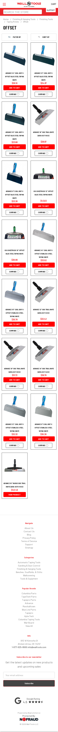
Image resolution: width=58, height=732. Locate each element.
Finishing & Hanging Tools (29, 569)
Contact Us (29, 531)
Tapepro (29, 613)
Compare (12, 94)
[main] (29, 272)
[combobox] (22, 12)
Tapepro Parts (29, 600)
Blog (29, 534)
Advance (29, 603)
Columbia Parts (29, 593)
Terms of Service (29, 541)
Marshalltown (29, 606)
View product (15, 494)
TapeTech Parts (29, 596)
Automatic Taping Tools (29, 562)
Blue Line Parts (29, 609)
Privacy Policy (29, 538)
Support (51, 10)
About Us (29, 528)
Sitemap (29, 547)
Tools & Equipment (29, 578)
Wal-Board (29, 622)
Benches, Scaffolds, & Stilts (29, 572)
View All (29, 626)
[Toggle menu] (4, 4)
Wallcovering (29, 575)
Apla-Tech (29, 616)
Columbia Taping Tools (29, 619)
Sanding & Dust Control (29, 565)
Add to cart (14, 87)
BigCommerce (34, 713)
